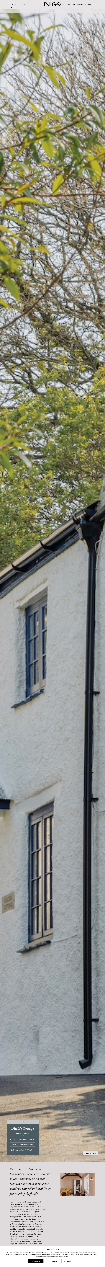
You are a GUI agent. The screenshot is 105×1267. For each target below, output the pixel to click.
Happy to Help (52, 1261)
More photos (91, 1153)
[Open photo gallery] (52, 585)
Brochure (30, 1139)
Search (88, 4)
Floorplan (14, 1139)
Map (20, 1139)
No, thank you (69, 1261)
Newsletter (70, 4)
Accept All (36, 1261)
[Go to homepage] (52, 4)
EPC (25, 1139)
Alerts (80, 4)
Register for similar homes (23, 1144)
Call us (22, 1150)
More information (63, 1256)
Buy (11, 4)
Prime (23, 4)
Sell (17, 4)
